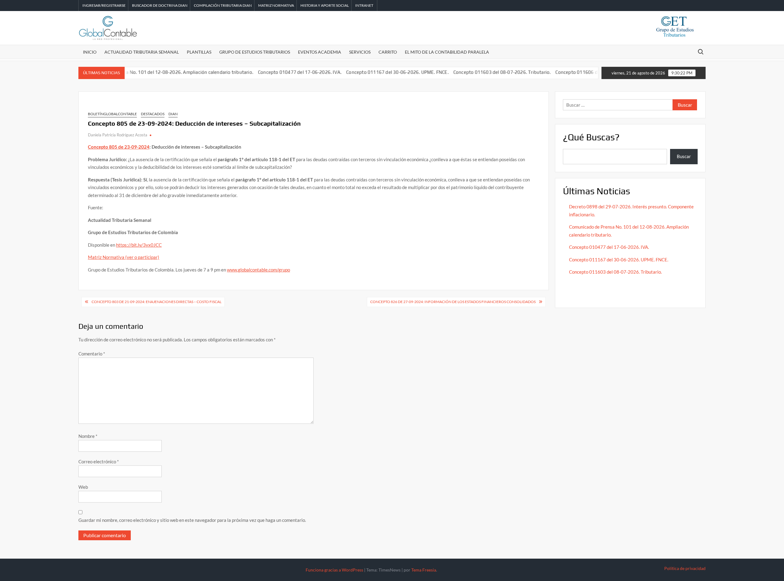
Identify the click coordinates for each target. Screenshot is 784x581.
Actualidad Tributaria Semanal (141, 52)
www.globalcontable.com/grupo (258, 269)
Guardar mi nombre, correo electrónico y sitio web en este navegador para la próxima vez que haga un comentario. (192, 520)
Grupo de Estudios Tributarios (254, 52)
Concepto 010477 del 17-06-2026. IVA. (286, 72)
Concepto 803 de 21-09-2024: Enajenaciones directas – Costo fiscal (156, 301)
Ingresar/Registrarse (104, 5)
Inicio (89, 52)
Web (83, 487)
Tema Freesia (423, 569)
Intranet (364, 5)
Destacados (152, 114)
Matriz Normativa (276, 5)
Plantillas (199, 52)
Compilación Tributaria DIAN (223, 5)
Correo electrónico (98, 461)
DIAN (173, 114)
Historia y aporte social (324, 5)
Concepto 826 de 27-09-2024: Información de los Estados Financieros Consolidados (453, 301)
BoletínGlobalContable (112, 114)
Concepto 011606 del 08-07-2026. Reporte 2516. (594, 72)
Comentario (91, 353)
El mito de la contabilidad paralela (447, 52)
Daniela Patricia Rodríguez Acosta (117, 134)
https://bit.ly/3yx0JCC (139, 245)
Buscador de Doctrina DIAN (159, 5)
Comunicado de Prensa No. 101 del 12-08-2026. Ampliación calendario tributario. (153, 72)
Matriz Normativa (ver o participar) (123, 257)
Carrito (388, 52)
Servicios (360, 52)
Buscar (684, 156)
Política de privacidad (685, 568)
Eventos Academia (319, 52)
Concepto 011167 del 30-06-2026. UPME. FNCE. (384, 72)
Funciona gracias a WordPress (334, 569)
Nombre (87, 436)
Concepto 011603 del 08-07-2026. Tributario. (488, 72)
